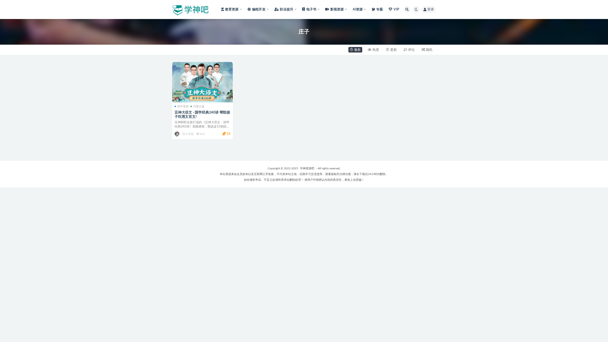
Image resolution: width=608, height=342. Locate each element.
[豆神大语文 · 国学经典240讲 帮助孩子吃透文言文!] (202, 82)
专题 (379, 9)
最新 (357, 50)
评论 (411, 50)
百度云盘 (198, 106)
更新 (393, 50)
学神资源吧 (307, 168)
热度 (375, 50)
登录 (430, 9)
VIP (396, 9)
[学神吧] (177, 134)
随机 (428, 50)
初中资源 (183, 106)
